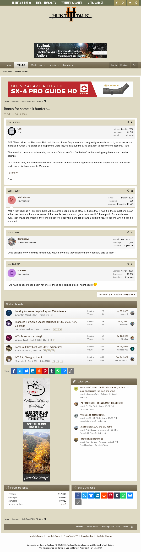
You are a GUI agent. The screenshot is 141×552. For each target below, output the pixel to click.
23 (54, 361)
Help (118, 527)
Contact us (79, 527)
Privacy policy (107, 527)
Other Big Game (87, 409)
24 (58, 361)
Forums (21, 65)
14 (53, 351)
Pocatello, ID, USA (125, 204)
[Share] (127, 122)
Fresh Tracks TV (71, 536)
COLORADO (46, 329)
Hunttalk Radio (53, 536)
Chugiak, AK (128, 246)
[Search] (134, 65)
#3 (132, 232)
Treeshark (123, 325)
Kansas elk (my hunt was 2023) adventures (38, 347)
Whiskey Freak (21, 340)
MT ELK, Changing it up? (28, 357)
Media (53, 65)
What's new (36, 65)
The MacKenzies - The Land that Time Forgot (101, 403)
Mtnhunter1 (20, 361)
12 (45, 351)
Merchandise (87, 536)
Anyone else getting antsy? (92, 415)
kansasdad (19, 350)
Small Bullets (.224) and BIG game (96, 427)
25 (62, 361)
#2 (132, 191)
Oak (8, 114)
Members (68, 65)
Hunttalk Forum (36, 536)
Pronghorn (44, 315)
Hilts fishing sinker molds (91, 439)
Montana (129, 277)
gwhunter (19, 315)
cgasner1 (124, 314)
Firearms (84, 397)
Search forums (21, 72)
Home (9, 65)
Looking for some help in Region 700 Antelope (40, 311)
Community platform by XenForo (52, 545)
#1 (132, 122)
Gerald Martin (121, 360)
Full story (13, 172)
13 (49, 351)
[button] (44, 65)
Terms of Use (92, 527)
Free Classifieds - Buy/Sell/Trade (94, 445)
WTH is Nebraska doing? (28, 336)
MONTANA (45, 361)
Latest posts (84, 381)
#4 (132, 264)
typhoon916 (122, 350)
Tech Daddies (108, 545)
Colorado (129, 135)
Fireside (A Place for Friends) (93, 421)
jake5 (63, 504)
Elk (44, 340)
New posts (7, 72)
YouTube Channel (104, 536)
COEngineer (20, 329)
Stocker (124, 339)
